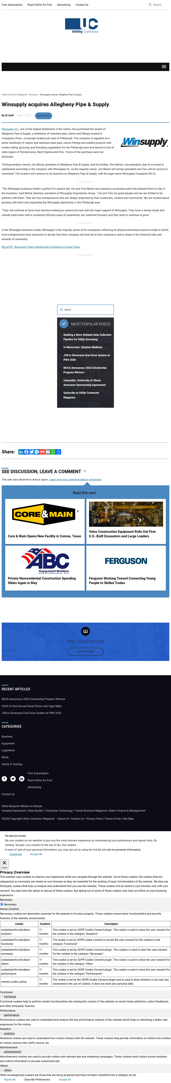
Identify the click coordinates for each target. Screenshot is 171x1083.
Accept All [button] (36, 854)
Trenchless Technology (59, 811)
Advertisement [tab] (8, 1047)
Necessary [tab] (6, 900)
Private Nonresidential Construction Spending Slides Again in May (42, 580)
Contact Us (81, 5)
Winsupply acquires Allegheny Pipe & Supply (55, 104)
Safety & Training (12, 764)
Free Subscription (12, 5)
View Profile (43, 115)
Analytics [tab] (5, 1029)
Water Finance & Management (127, 811)
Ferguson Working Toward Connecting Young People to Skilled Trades (122, 580)
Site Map (128, 819)
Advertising (63, 5)
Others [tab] (4, 1066)
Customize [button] (15, 854)
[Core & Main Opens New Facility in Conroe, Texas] (45, 514)
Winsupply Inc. (10, 129)
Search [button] (150, 5)
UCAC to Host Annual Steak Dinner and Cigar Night (32, 706)
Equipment (8, 744)
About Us (63, 819)
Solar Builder (35, 811)
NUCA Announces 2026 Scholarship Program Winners (33, 699)
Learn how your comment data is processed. (75, 480)
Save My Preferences (37, 1080)
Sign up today (85, 651)
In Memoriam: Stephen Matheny (82, 347)
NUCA (5, 757)
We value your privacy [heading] (15, 836)
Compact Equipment (14, 811)
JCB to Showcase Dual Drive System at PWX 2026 (31, 713)
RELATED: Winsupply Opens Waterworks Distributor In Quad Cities (41, 247)
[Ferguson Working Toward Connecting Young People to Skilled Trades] (126, 561)
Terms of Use (113, 819)
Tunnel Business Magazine (91, 811)
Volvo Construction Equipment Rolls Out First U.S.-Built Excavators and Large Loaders (122, 534)
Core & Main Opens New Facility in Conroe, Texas (44, 536)
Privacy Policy (94, 819)
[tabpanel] (85, 949)
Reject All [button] (9, 1080)
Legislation (8, 750)
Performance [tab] (8, 1011)
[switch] (2, 997)
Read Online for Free (40, 5)
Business (7, 737)
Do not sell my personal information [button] (119, 850)
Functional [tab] (6, 992)
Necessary (10, 905)
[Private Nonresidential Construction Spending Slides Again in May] (45, 561)
